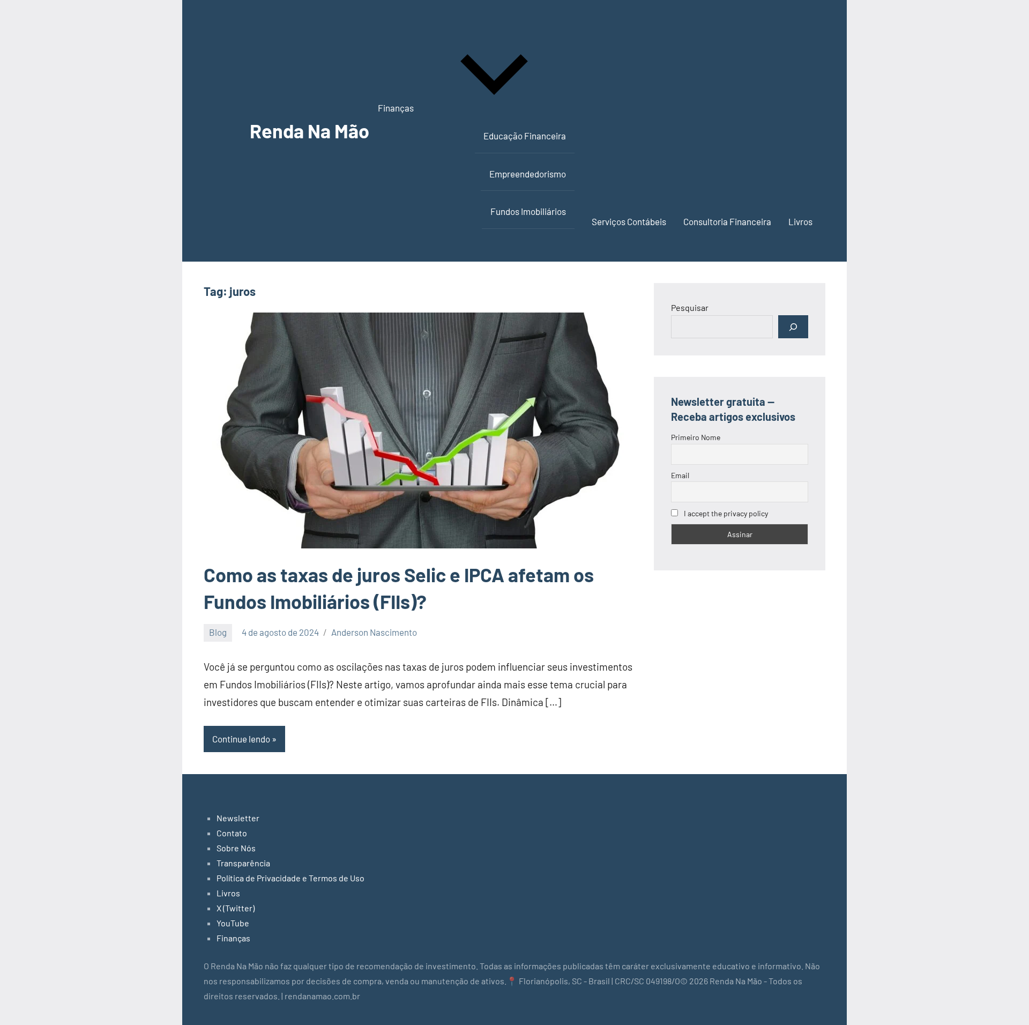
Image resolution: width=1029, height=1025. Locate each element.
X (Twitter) (236, 908)
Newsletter (238, 818)
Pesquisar (690, 307)
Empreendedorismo (527, 173)
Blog (218, 632)
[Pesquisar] (793, 326)
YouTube (233, 923)
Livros (800, 221)
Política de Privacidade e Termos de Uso (290, 878)
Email (680, 475)
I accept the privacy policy (725, 513)
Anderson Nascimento (374, 632)
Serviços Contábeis (629, 221)
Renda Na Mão (309, 130)
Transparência (243, 863)
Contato (232, 833)
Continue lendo (241, 738)
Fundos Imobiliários (528, 211)
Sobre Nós (236, 848)
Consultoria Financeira (727, 221)
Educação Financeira (524, 135)
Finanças (396, 107)
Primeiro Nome (695, 437)
